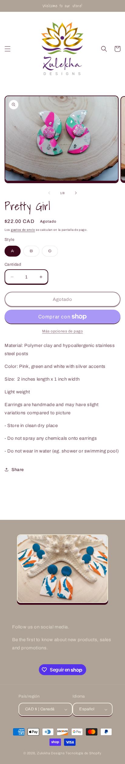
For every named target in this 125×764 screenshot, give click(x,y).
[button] (7, 49)
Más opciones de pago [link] (62, 331)
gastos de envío (23, 229)
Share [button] (18, 469)
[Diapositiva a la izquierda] (49, 193)
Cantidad (13, 264)
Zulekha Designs (51, 753)
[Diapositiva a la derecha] (76, 193)
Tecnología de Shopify (84, 753)
